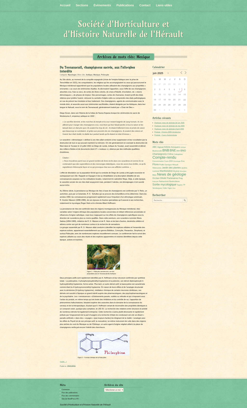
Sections (82, 5)
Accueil (65, 5)
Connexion (66, 389)
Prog (181, 178)
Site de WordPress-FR (70, 399)
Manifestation (166, 171)
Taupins (180, 185)
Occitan (155, 178)
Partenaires (172, 178)
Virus (173, 188)
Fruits (161, 164)
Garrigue (168, 165)
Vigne (169, 188)
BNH (178, 151)
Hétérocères (156, 168)
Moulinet (176, 171)
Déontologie (176, 161)
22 (184, 99)
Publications (125, 5)
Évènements (102, 5)
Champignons (159, 154)
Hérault (175, 165)
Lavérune (155, 171)
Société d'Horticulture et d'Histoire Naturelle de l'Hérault (123, 29)
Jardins (184, 168)
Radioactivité (164, 181)
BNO (183, 150)
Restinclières (174, 181)
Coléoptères (178, 154)
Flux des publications (70, 393)
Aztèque (89, 75)
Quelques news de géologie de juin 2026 (169, 123)
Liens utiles (164, 5)
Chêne (170, 154)
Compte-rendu (164, 157)
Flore (155, 164)
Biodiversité (157, 151)
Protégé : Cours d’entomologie (165, 135)
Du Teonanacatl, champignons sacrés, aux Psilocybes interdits (97, 69)
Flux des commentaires (70, 396)
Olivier (163, 178)
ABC (154, 147)
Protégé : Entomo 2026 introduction (167, 132)
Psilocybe (105, 75)
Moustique (183, 171)
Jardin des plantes (171, 167)
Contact (145, 5)
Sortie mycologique (164, 184)
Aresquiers (175, 147)
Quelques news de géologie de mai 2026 (169, 126)
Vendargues (157, 188)
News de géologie (171, 174)
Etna (182, 161)
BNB (165, 150)
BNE (173, 150)
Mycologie (72, 75)
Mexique (96, 75)
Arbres (167, 147)
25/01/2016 (71, 366)
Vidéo (165, 188)
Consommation (158, 161)
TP (184, 185)
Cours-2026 (168, 161)
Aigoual (160, 147)
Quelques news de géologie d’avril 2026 (169, 129)
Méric (154, 175)
